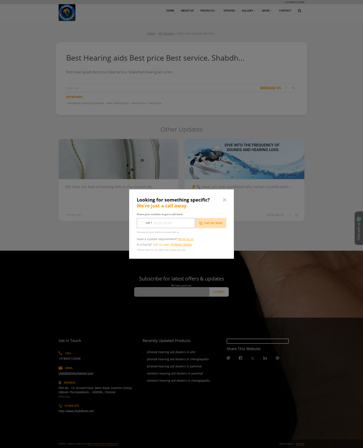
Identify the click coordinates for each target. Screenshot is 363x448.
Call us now (172, 244)
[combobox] (143, 223)
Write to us (185, 239)
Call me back (213, 223)
